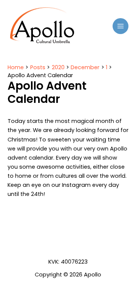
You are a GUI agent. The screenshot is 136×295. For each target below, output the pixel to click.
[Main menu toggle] (120, 26)
